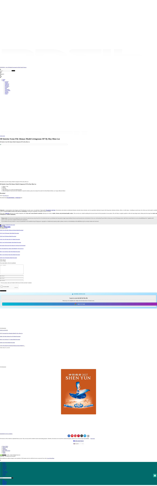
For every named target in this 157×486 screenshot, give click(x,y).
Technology (7, 89)
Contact (3, 452)
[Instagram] (75, 435)
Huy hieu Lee (6, 195)
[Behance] (88, 435)
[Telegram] (85, 435)
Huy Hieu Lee (4, 224)
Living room (2, 135)
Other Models (7, 90)
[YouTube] (72, 435)
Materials (6, 92)
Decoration (7, 86)
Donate (3, 451)
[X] (81, 435)
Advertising (4, 449)
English (77, 443)
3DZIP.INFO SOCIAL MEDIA (6, 433)
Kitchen (6, 82)
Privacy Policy (5, 446)
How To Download (6, 450)
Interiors (8, 224)
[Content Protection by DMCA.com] (3, 455)
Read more (93, 438)
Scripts (6, 93)
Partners (4, 448)
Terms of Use (5, 447)
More (3, 80)
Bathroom (7, 84)
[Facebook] (69, 435)
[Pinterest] (78, 435)
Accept (48, 458)
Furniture (6, 81)
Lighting (6, 87)
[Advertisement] (78, 97)
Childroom (7, 83)
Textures (6, 91)
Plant (6, 88)
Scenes (3, 79)
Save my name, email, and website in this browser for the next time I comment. (16, 282)
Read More (52, 458)
